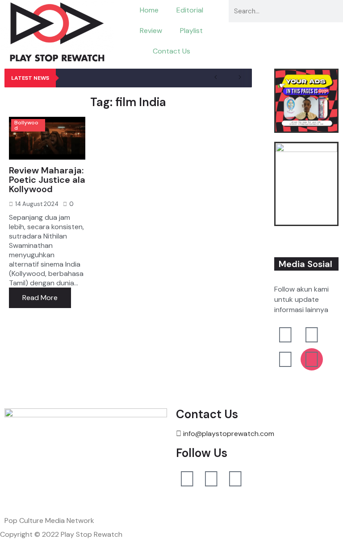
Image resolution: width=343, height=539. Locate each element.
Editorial (189, 10)
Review (151, 30)
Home (149, 10)
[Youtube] (187, 479)
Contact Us (171, 51)
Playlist (191, 30)
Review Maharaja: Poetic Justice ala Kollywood (47, 180)
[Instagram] (211, 479)
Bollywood (26, 125)
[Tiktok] (235, 479)
